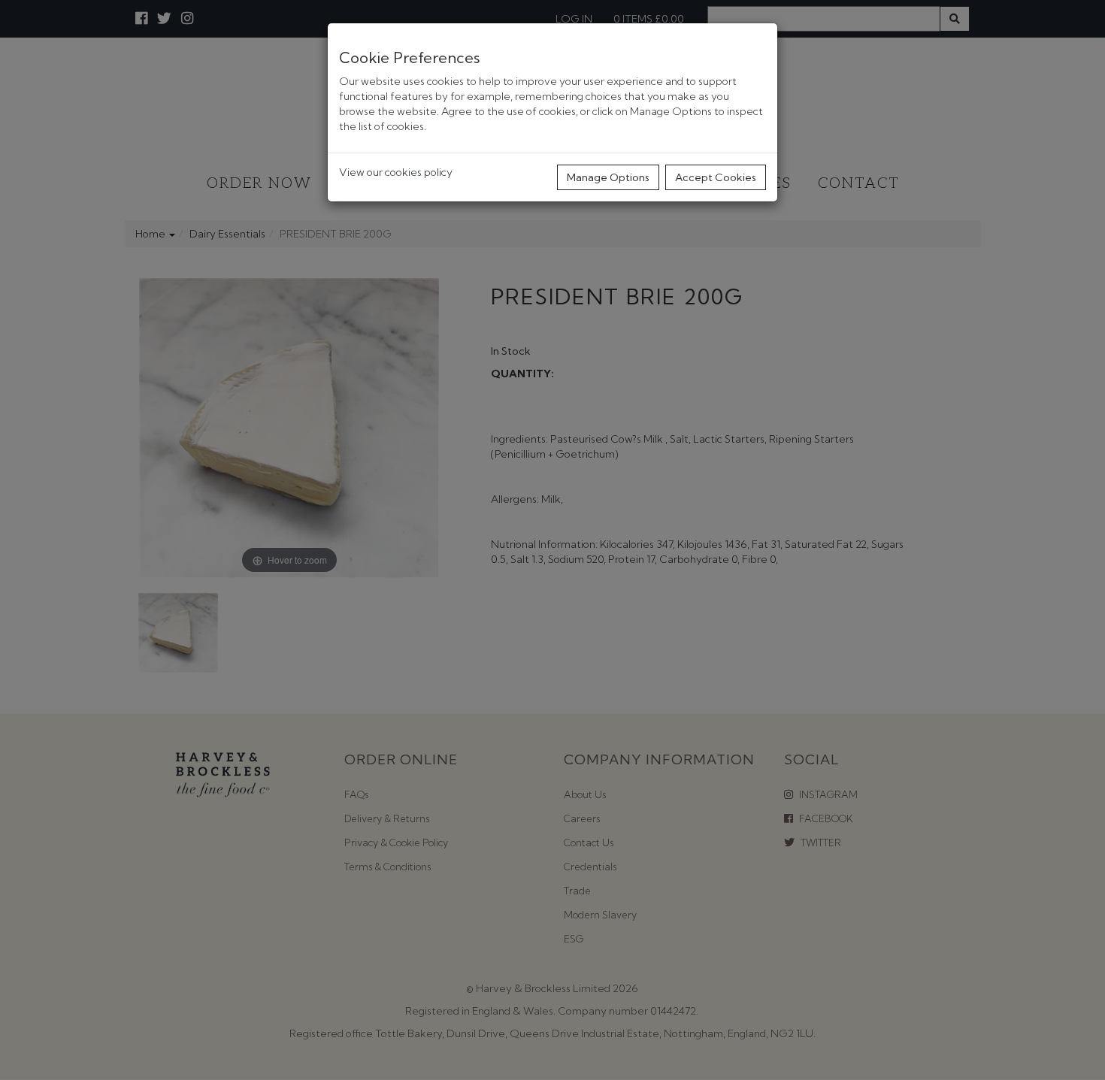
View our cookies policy (396, 172)
